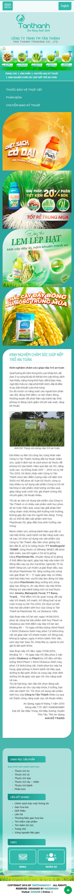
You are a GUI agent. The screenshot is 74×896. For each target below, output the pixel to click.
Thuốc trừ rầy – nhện (27, 782)
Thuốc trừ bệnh (24, 785)
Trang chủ (11, 73)
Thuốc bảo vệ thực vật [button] (24, 89)
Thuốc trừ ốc (22, 771)
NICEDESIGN (51, 888)
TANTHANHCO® (41, 885)
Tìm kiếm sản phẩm (26, 822)
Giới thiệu (20, 811)
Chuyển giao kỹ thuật (46, 73)
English (65, 6)
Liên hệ (19, 814)
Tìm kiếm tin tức (24, 825)
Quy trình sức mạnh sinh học (23, 767)
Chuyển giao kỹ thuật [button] (23, 105)
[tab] (37, 89)
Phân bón (20, 789)
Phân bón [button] (14, 97)
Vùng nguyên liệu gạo (27, 832)
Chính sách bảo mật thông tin (32, 803)
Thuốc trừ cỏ (22, 775)
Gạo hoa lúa (21, 807)
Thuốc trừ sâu (23, 778)
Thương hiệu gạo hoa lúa (29, 818)
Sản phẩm (25, 73)
